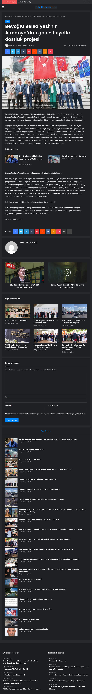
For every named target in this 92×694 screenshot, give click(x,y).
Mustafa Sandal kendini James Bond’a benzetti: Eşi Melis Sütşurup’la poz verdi (51, 529)
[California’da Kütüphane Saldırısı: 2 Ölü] (11, 612)
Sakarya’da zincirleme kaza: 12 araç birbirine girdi (73, 321)
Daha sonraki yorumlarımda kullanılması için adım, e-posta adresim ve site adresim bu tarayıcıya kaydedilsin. (46, 414)
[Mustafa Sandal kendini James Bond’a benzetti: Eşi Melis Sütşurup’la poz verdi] (11, 532)
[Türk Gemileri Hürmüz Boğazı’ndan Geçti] (11, 602)
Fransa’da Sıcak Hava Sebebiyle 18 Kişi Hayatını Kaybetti (42, 589)
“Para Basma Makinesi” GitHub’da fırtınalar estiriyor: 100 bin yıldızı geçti (49, 559)
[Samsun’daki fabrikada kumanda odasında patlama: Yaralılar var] (11, 552)
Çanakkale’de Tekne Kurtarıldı (74, 156)
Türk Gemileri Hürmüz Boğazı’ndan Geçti (35, 599)
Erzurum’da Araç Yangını (29, 619)
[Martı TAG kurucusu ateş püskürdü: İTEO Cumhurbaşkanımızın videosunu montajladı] (11, 572)
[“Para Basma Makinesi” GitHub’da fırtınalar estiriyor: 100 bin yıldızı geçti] (11, 562)
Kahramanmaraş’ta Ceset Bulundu (33, 629)
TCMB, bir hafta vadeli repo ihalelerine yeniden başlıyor (16, 346)
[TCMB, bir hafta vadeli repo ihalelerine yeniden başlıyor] (17, 336)
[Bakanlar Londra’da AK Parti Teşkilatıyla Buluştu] (46, 336)
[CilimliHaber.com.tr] (46, 7)
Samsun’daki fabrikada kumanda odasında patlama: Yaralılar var (46, 549)
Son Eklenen (46, 431)
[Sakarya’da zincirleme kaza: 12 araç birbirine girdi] (74, 311)
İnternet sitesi (53, 405)
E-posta (8, 405)
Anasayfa (10, 16)
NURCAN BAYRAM (15, 45)
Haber (17, 16)
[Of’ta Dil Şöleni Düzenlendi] (17, 311)
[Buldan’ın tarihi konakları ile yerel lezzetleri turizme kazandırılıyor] (11, 472)
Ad (6, 397)
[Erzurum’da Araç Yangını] (11, 622)
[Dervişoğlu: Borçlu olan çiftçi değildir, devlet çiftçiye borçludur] (74, 336)
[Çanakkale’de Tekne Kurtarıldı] (54, 159)
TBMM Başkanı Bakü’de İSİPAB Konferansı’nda (46, 321)
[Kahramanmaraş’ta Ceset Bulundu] (11, 632)
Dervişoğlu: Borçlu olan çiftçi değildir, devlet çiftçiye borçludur (73, 347)
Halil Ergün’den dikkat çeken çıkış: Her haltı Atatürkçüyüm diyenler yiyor (31, 159)
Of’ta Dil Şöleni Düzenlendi (27, 2)
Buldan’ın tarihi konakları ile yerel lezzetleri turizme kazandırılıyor (46, 469)
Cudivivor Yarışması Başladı (30, 579)
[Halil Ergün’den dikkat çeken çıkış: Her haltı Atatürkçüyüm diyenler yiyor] (11, 159)
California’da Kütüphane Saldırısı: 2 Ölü (35, 609)
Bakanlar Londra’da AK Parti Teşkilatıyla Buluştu (45, 346)
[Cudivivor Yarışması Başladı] (11, 582)
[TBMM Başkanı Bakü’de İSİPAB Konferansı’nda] (46, 311)
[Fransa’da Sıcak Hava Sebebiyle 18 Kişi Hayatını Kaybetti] (11, 592)
